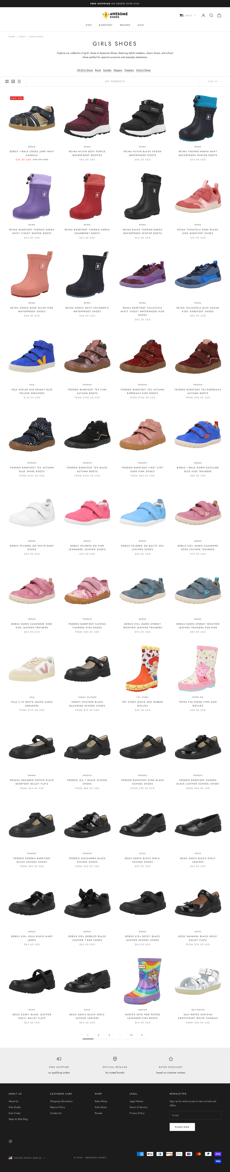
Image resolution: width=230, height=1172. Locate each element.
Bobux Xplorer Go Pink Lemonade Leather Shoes (87, 547)
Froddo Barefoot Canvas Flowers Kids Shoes (87, 625)
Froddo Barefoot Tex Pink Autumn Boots (87, 391)
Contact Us (56, 1113)
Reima (87, 146)
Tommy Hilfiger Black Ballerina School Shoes (87, 703)
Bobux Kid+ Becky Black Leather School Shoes (142, 938)
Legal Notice (136, 1101)
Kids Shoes (101, 1107)
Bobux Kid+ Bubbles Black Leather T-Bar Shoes (87, 938)
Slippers (118, 70)
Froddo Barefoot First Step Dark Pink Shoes (142, 469)
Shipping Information (61, 1101)
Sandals (107, 70)
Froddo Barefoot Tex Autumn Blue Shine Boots (32, 469)
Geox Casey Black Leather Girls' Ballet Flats (32, 1016)
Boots (98, 70)
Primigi (32, 775)
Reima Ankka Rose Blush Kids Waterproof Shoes (31, 309)
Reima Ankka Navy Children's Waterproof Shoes (87, 309)
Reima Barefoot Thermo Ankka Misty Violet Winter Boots (31, 231)
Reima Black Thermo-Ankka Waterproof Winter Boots (142, 231)
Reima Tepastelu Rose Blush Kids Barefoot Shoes (197, 231)
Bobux (32, 146)
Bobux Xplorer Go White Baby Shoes (32, 547)
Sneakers (129, 70)
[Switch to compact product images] (19, 81)
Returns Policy (57, 1107)
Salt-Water (198, 1009)
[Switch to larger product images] (7, 81)
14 (131, 1035)
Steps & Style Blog (18, 1119)
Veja (31, 384)
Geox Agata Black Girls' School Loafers (87, 1016)
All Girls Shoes (85, 70)
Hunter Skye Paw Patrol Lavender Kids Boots (143, 1016)
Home (12, 36)
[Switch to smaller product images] (13, 81)
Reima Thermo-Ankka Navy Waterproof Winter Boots (198, 153)
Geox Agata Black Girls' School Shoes (143, 860)
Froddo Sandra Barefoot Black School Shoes (32, 860)
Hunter (142, 1009)
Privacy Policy (137, 1113)
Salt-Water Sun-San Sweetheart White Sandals (198, 1016)
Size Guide (14, 1107)
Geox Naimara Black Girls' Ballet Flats (198, 938)
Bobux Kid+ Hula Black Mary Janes (32, 938)
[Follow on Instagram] (10, 1141)
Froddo (87, 384)
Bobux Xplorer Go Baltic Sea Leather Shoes (142, 547)
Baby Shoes (101, 1101)
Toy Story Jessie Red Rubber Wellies (142, 703)
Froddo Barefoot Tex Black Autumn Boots (87, 469)
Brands (125, 25)
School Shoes (143, 70)
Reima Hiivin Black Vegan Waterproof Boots (143, 153)
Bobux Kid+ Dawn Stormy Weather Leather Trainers (142, 625)
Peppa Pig (197, 697)
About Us (13, 1101)
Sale (141, 25)
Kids (89, 25)
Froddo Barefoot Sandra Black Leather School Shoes (198, 782)
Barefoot (106, 25)
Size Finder (15, 1113)
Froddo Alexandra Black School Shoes (87, 860)
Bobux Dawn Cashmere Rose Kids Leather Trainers (32, 625)
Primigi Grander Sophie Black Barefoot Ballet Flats (32, 782)
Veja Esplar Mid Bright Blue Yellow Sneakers (32, 391)
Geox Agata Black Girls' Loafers (198, 860)
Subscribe (182, 1127)
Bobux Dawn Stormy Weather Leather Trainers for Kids (198, 625)
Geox (142, 853)
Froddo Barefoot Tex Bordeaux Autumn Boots (198, 391)
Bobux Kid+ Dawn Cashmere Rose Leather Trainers (198, 547)
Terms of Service (138, 1107)
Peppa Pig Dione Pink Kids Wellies (198, 703)
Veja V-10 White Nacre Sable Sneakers (32, 703)
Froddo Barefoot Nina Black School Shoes (142, 782)
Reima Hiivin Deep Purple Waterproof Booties (87, 153)
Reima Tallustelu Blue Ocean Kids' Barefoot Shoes (198, 309)
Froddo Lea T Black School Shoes (87, 782)
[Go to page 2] (142, 1035)
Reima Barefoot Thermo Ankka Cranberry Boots (87, 231)
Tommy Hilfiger (87, 697)
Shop (22, 36)
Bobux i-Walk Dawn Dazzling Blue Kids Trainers (198, 469)
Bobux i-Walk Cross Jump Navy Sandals (32, 153)
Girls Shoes (36, 36)
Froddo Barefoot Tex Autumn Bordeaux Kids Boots (142, 391)
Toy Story (143, 697)
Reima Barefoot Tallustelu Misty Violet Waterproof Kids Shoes (143, 311)
